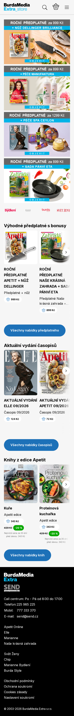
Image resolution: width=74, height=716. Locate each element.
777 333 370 (26, 610)
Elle (6, 632)
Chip (7, 659)
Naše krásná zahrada (20, 643)
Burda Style (13, 671)
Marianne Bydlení (17, 665)
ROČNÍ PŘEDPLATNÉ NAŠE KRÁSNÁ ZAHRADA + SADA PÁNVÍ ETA (55, 280)
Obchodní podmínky (19, 681)
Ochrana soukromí (18, 686)
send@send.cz (27, 616)
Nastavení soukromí (19, 698)
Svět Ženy (11, 654)
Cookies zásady (15, 692)
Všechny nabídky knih (27, 555)
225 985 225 (26, 604)
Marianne (11, 638)
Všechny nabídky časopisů (31, 445)
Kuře (8, 508)
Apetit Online (13, 627)
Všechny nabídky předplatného (34, 330)
